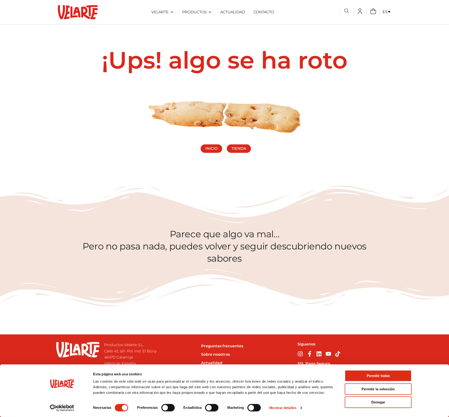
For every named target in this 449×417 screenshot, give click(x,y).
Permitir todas (378, 376)
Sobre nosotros (215, 354)
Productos (194, 12)
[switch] (168, 407)
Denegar (378, 402)
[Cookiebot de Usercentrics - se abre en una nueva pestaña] (62, 407)
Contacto (263, 12)
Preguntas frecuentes (222, 346)
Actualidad (232, 12)
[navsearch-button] (346, 11)
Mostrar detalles (282, 408)
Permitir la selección (378, 389)
